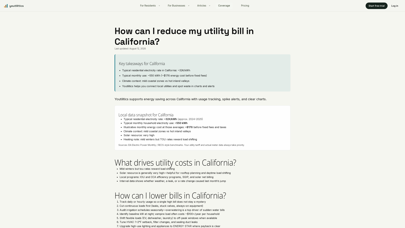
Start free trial (377, 5)
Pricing (245, 5)
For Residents (148, 5)
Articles (201, 5)
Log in (394, 5)
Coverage (224, 5)
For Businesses (176, 5)
